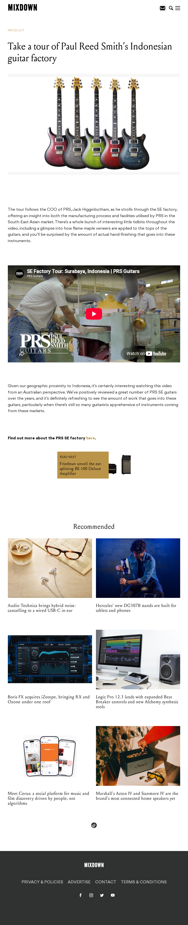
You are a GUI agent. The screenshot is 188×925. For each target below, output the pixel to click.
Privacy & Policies (42, 882)
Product (16, 30)
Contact (105, 882)
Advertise (79, 882)
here (90, 438)
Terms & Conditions (144, 882)
